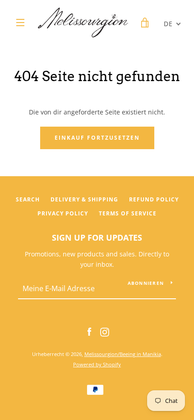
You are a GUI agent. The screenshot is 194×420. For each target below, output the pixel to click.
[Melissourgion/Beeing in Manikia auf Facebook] (89, 331)
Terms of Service (128, 213)
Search (28, 199)
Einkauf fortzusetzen (97, 138)
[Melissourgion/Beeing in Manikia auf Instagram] (104, 331)
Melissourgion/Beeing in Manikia (122, 354)
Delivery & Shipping (84, 199)
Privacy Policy (62, 213)
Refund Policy (154, 199)
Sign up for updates (97, 237)
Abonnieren (146, 283)
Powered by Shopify (97, 364)
